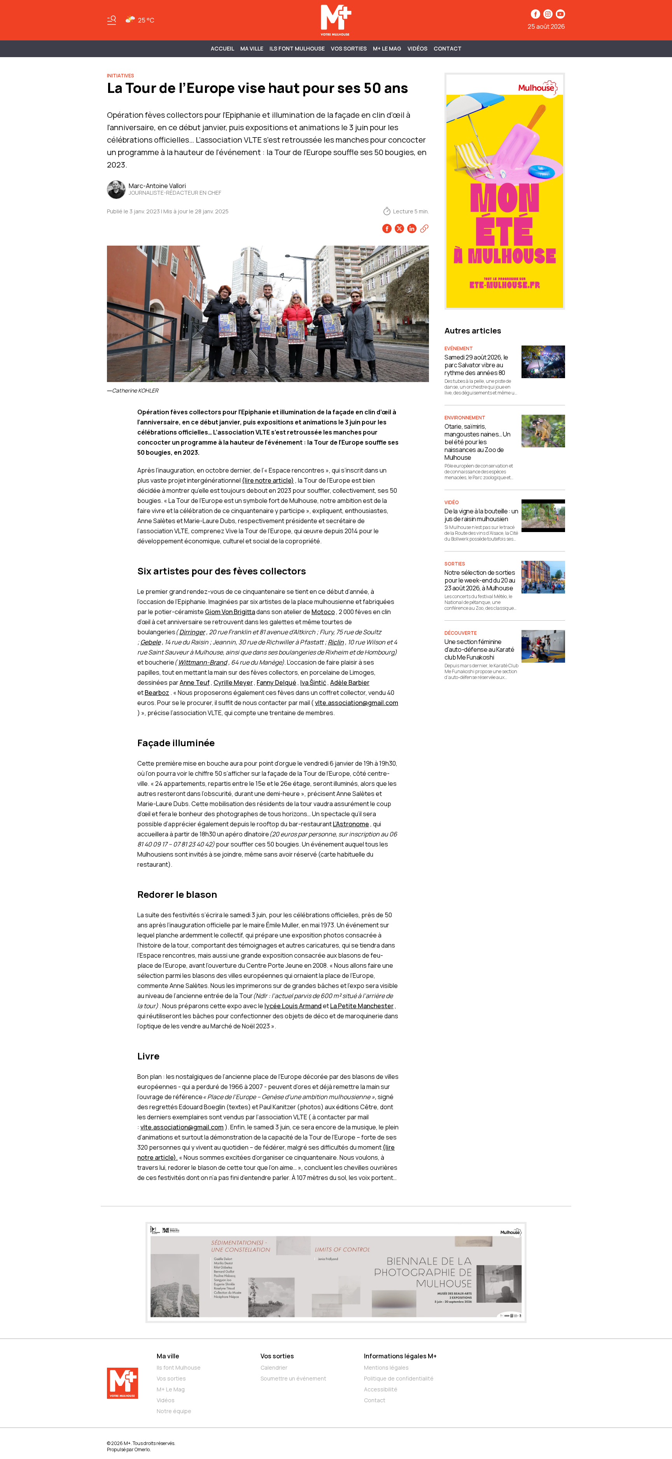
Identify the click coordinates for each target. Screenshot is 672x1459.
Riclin (336, 642)
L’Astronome (351, 824)
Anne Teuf (195, 682)
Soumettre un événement (293, 1378)
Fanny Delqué (276, 682)
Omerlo (142, 1449)
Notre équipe (174, 1411)
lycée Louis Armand (293, 1006)
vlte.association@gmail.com (356, 702)
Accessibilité (380, 1389)
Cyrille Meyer (233, 682)
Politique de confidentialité (399, 1378)
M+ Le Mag (387, 48)
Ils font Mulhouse (179, 1367)
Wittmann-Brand (202, 662)
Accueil (222, 48)
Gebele (150, 642)
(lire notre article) (268, 480)
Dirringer (192, 632)
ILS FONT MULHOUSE (297, 48)
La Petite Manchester (362, 1006)
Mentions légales (386, 1367)
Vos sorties (349, 48)
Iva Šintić (313, 682)
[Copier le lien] (424, 228)
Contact (448, 48)
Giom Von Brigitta (230, 611)
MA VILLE (251, 48)
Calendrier (274, 1367)
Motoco (323, 611)
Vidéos (417, 48)
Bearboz (157, 692)
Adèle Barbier (349, 682)
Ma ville (168, 1356)
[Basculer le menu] (111, 20)
